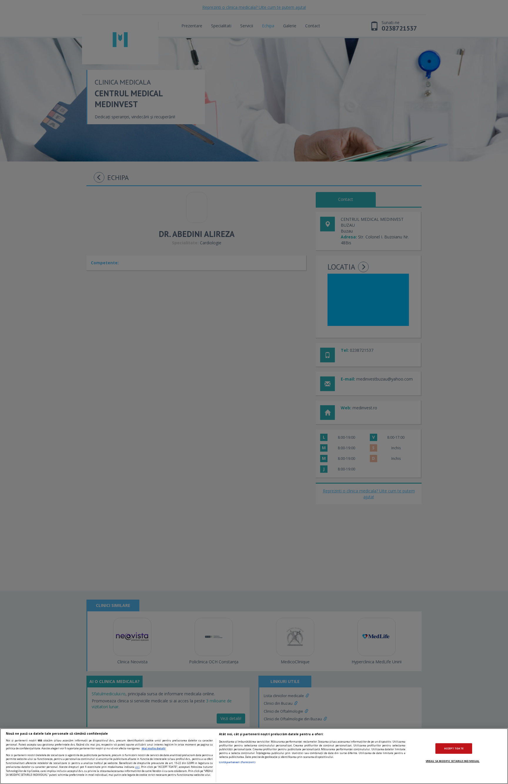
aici (137, 766)
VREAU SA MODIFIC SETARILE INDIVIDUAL (452, 761)
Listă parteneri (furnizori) (237, 762)
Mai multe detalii (154, 748)
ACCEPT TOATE (454, 748)
